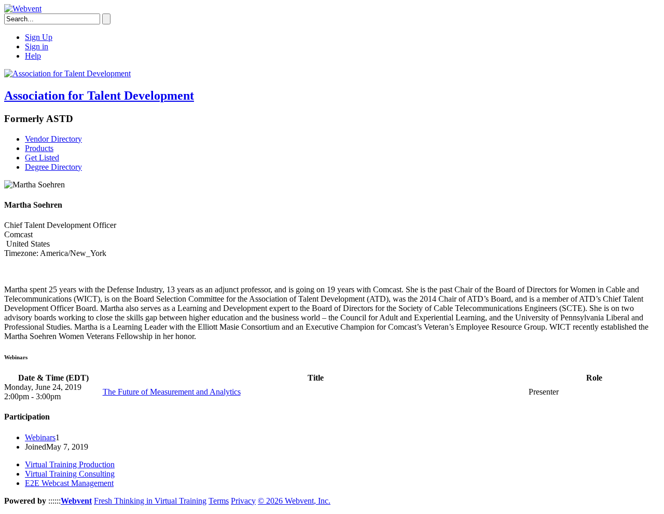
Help (33, 55)
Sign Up (38, 37)
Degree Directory (53, 167)
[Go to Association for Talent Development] (67, 73)
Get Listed (42, 157)
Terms (219, 500)
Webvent (76, 500)
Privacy (243, 500)
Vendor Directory (53, 138)
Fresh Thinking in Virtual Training (150, 500)
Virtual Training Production (70, 464)
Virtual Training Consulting (70, 473)
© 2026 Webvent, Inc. (294, 500)
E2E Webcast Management (69, 483)
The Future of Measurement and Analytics (172, 391)
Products (39, 148)
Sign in (36, 46)
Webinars (40, 437)
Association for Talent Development (99, 95)
